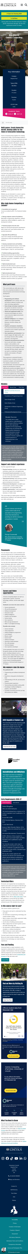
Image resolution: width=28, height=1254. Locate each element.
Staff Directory (14, 1189)
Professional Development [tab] (13, 412)
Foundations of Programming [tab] (14, 396)
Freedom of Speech (15, 1230)
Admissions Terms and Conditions (14, 1240)
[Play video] (14, 707)
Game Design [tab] (10, 399)
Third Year (21, 387)
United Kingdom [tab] (6, 802)
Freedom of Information (15, 1226)
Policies (14, 1200)
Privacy (15, 1223)
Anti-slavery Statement (14, 1237)
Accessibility (15, 1219)
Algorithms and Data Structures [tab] (12, 391)
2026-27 (10, 114)
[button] (22, 5)
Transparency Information (14, 1244)
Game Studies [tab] (10, 403)
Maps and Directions (15, 1179)
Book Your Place (8, 1000)
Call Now (14, 18)
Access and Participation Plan (15, 1248)
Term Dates (14, 1193)
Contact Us (14, 1186)
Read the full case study (10, 746)
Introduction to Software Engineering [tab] (14, 407)
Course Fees (5, 959)
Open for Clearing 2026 (15, 13)
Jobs (14, 1196)
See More (14, 85)
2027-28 (19, 114)
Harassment (15, 1233)
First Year (4, 387)
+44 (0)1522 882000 (15, 1176)
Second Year (13, 387)
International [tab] (16, 802)
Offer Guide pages (18, 896)
